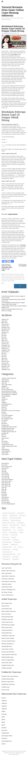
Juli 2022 (4, 353)
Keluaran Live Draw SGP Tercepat (11, 410)
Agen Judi (4, 515)
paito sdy (4, 487)
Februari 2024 (5, 324)
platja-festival (13, 214)
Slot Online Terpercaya (8, 578)
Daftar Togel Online (7, 627)
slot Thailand (5, 443)
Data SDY (13, 527)
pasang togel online (10, 275)
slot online (15, 549)
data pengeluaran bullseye (9, 391)
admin (5, 33)
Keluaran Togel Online (8, 681)
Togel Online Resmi (7, 586)
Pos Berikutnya (22, 265)
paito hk (4, 490)
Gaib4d (3, 397)
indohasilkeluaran (9, 274)
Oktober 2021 (5, 368)
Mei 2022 (4, 356)
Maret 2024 (5, 322)
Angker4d (4, 386)
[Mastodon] (6, 261)
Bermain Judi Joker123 (8, 643)
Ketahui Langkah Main (8, 660)
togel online (18, 279)
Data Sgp (4, 471)
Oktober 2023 (5, 330)
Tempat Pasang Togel (7, 444)
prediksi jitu (5, 544)
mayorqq (13, 537)
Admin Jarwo (5, 379)
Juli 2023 (4, 334)
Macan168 (4, 423)
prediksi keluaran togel (8, 428)
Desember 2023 (6, 327)
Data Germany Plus (7, 466)
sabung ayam (5, 438)
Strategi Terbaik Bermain (8, 641)
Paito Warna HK (6, 539)
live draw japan (6, 502)
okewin (4, 743)
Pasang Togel (5, 425)
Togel (3, 447)
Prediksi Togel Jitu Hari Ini (9, 431)
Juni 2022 (4, 355)
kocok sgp (4, 494)
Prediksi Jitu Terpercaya (8, 684)
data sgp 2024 (5, 497)
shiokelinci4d (5, 733)
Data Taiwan (5, 473)
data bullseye (20, 522)
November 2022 (6, 346)
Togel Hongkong (6, 451)
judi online (20, 530)
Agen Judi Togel (13, 515)
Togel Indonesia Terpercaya (9, 654)
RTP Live (4, 434)
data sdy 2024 (5, 500)
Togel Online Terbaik (7, 649)
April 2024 (4, 321)
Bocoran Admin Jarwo (7, 595)
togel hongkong (10, 279)
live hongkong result (7, 418)
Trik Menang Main (7, 668)
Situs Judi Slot (5, 606)
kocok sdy (4, 495)
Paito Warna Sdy (6, 484)
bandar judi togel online (15, 517)
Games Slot (4, 399)
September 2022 (6, 350)
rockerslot (4, 738)
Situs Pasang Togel (7, 608)
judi (14, 530)
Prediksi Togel (5, 687)
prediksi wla (5, 433)
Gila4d (3, 400)
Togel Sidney (5, 454)
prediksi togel (14, 544)
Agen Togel (22, 515)
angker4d (4, 517)
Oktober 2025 (5, 319)
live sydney (5, 420)
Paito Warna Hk (6, 482)
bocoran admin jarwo (7, 389)
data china (4, 525)
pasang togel (16, 539)
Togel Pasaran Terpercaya (9, 581)
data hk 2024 (5, 499)
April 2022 (4, 358)
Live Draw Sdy (5, 476)
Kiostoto (23, 245)
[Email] (9, 261)
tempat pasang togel (7, 277)
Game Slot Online (6, 614)
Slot (3, 439)
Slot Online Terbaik (7, 592)
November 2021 (6, 366)
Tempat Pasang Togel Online (9, 446)
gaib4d (3, 711)
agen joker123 (20, 513)
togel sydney (11, 280)
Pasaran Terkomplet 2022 (8, 589)
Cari (3, 283)
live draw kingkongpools (8, 503)
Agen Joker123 (5, 381)
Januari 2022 (5, 363)
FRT (18, 754)
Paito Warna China (7, 481)
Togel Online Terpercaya (8, 576)
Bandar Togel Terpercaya (8, 522)
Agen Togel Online (7, 384)
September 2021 (6, 369)
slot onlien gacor (6, 549)
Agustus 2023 (5, 332)
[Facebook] (3, 261)
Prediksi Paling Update (8, 679)
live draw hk (5, 534)
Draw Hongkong (6, 396)
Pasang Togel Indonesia (8, 651)
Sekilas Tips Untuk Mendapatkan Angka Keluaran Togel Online (7, 267)
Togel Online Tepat (7, 662)
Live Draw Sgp (5, 478)
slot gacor (20, 547)
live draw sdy (14, 534)
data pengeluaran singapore (9, 394)
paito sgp (4, 489)
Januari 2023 (5, 343)
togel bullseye (5, 449)
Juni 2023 (4, 335)
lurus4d (4, 422)
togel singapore (6, 559)
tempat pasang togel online (8, 554)
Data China (5, 465)
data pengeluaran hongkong (9, 392)
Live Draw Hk (5, 474)
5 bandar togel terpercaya (8, 513)
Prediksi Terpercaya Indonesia (10, 676)
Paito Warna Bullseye (7, 479)
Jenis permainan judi (7, 616)
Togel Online (14, 54)
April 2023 (4, 338)
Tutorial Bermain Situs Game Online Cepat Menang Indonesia (13, 11)
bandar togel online (16, 520)
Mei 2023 (4, 337)
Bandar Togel (5, 388)
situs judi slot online (7, 547)
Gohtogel (4, 402)
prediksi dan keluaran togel (9, 426)
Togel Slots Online (6, 584)
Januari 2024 (5, 325)
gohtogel (4, 727)
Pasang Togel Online (7, 622)
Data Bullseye (5, 463)
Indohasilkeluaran (7, 404)
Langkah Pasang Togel (8, 665)
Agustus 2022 (5, 351)
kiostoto (17, 274)
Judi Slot (4, 407)
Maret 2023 (5, 340)
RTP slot (4, 436)
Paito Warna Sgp (6, 486)
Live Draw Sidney (6, 417)
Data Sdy (4, 469)
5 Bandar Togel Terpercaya (9, 378)
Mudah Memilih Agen (7, 657)
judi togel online (13, 532)
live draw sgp (5, 537)
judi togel (4, 532)
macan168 (4, 730)
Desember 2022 (6, 345)
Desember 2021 (6, 364)
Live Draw (4, 413)
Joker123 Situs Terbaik (8, 638)
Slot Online (5, 441)
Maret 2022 (5, 359)
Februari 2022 (5, 361)
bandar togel (5, 520)
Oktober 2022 (5, 348)
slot (15, 547)
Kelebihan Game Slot (7, 619)
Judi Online (5, 405)
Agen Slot (4, 383)
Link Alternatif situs (7, 630)
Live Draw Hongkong (7, 415)
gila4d (3, 716)
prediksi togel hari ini (8, 430)
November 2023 (6, 329)
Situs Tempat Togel (7, 603)
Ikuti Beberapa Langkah (8, 624)
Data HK (23, 525)
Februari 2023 (5, 342)
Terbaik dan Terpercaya (8, 635)
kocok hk (4, 492)
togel (19, 554)
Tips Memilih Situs (7, 633)
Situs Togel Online (7, 573)
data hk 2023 (5, 527)
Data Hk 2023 (5, 468)
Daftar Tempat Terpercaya (9, 611)
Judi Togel (4, 409)
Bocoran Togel (5, 689)
